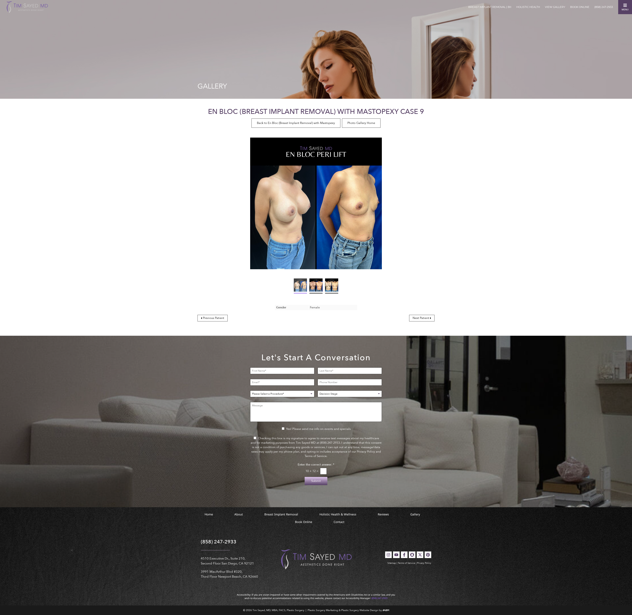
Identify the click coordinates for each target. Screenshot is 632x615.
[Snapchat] (412, 554)
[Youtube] (396, 554)
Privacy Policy (424, 563)
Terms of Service (406, 563)
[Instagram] (388, 554)
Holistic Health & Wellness (337, 514)
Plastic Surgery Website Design (359, 610)
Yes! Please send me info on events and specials (318, 429)
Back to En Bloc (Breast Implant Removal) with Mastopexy (296, 123)
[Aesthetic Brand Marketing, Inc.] (385, 610)
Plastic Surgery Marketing (323, 610)
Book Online (579, 7)
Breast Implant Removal (281, 514)
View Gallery (555, 7)
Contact (339, 522)
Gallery (415, 514)
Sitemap (391, 563)
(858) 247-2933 (603, 7)
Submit (316, 481)
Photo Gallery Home (361, 123)
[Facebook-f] (404, 554)
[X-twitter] (420, 554)
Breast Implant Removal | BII (489, 7)
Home (209, 514)
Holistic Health (528, 7)
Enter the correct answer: (316, 464)
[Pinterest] (428, 554)
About (238, 514)
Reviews (383, 514)
